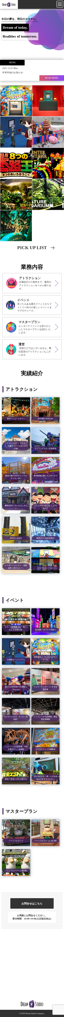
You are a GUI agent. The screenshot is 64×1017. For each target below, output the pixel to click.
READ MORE (51, 78)
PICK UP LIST (32, 247)
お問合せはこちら (32, 903)
